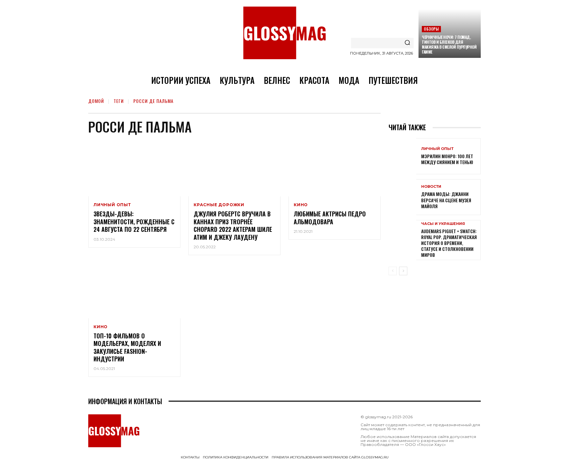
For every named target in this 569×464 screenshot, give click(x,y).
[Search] (407, 43)
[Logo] (284, 33)
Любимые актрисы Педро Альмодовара (330, 217)
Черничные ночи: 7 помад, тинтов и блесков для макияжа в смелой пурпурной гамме (449, 44)
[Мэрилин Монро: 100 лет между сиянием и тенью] (402, 156)
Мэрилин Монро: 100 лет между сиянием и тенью (447, 159)
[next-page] (403, 271)
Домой (96, 100)
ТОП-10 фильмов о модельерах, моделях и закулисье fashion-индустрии (127, 347)
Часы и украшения (443, 224)
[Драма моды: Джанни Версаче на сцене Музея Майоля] (402, 197)
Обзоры (431, 29)
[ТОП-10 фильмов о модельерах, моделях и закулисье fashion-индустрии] (134, 290)
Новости (431, 186)
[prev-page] (393, 271)
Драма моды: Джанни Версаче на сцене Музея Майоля (446, 199)
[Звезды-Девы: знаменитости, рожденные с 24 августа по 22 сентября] (134, 168)
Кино (301, 205)
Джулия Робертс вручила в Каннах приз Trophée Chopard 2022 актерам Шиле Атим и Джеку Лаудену (233, 225)
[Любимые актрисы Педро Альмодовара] (334, 168)
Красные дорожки (219, 205)
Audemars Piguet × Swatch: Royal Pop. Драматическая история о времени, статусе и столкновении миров (449, 243)
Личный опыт (112, 205)
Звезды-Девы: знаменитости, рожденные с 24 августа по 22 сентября (134, 221)
